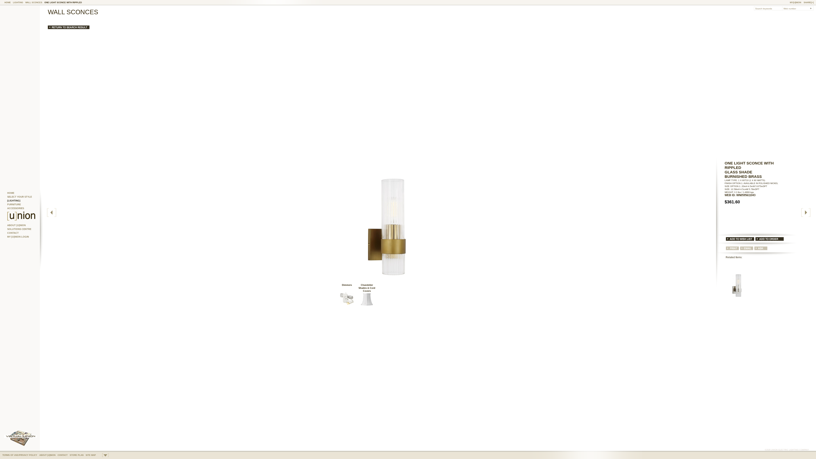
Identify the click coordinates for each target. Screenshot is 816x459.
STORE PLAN (77, 455)
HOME (7, 2)
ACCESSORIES (15, 208)
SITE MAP (91, 455)
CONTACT (13, 233)
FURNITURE (14, 204)
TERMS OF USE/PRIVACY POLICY (19, 455)
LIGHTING (18, 2)
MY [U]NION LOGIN (18, 236)
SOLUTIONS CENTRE (19, 229)
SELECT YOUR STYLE (19, 197)
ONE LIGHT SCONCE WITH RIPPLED (63, 2)
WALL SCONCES (33, 2)
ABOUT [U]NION (16, 225)
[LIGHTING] (13, 200)
